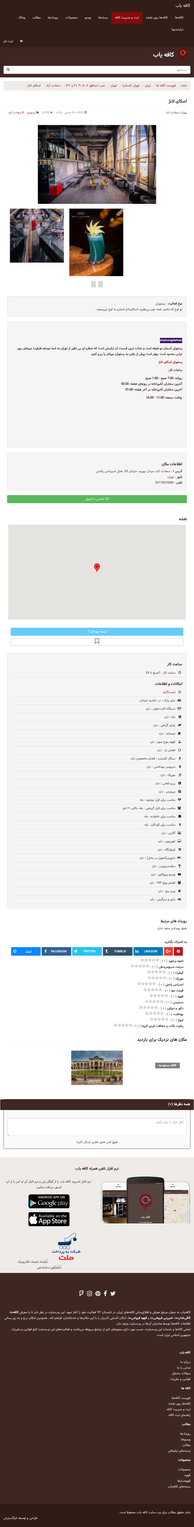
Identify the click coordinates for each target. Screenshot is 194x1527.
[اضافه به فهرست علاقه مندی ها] (97, 642)
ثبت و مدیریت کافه (178, 1409)
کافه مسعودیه (167, 1065)
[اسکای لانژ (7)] (37, 235)
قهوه (187, 1475)
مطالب (186, 1445)
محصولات (184, 1469)
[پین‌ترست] (97, 1294)
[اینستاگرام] (89, 1294)
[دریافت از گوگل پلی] (49, 1201)
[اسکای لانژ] (97, 164)
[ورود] (21, 41)
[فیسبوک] (105, 1294)
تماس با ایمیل (95, 499)
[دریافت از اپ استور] (49, 1219)
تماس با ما (183, 1367)
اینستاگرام (169, 692)
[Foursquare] (81, 1294)
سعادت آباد (14, 112)
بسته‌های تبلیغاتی (179, 1451)
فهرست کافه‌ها (181, 1398)
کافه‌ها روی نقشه (179, 1403)
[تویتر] (113, 1294)
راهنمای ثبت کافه (179, 1415)
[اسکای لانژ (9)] (96, 242)
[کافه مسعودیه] (97, 1067)
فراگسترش (10, 1518)
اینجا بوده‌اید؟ (97, 631)
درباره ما (185, 1362)
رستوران (31, 112)
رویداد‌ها (185, 1434)
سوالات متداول (181, 1373)
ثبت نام (8, 41)
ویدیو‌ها (185, 1439)
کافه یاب (183, 5)
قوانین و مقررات (180, 1379)
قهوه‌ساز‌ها (183, 1481)
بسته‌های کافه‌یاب (179, 1486)
